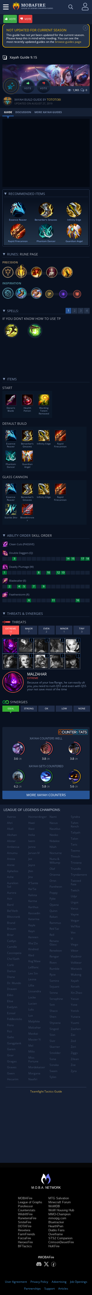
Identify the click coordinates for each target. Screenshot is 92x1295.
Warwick (76, 969)
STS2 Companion (60, 1238)
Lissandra (34, 991)
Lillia (31, 985)
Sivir (52, 1041)
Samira (54, 981)
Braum (11, 929)
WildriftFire (25, 1214)
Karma (32, 901)
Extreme (32, 678)
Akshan (12, 835)
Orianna (55, 875)
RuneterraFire (27, 1218)
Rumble (54, 969)
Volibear (76, 963)
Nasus (54, 823)
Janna (32, 847)
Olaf (52, 869)
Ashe (10, 877)
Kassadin (34, 913)
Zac (73, 1035)
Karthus (33, 907)
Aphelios (12, 871)
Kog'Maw (34, 961)
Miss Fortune (33, 1059)
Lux (30, 1015)
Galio (10, 1037)
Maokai (33, 1034)
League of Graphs (30, 1202)
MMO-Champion (59, 1214)
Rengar (54, 956)
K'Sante (33, 883)
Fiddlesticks (14, 1019)
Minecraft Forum (59, 1202)
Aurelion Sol (12, 885)
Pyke (53, 899)
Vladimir (76, 956)
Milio (31, 1051)
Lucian (32, 1003)
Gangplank (14, 1043)
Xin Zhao (76, 993)
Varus (74, 908)
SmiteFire (24, 1222)
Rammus (55, 923)
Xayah (75, 981)
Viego (74, 944)
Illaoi (31, 829)
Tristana (76, 863)
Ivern (31, 841)
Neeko (54, 835)
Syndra (75, 817)
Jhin (30, 871)
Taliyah (75, 832)
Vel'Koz (75, 926)
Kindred (33, 949)
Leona (32, 979)
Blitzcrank (13, 917)
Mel (30, 1046)
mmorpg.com (57, 1218)
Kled (31, 955)
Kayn (31, 931)
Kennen (33, 937)
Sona (53, 1059)
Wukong (76, 975)
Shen (53, 1017)
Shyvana (55, 1023)
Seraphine (56, 999)
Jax (30, 859)
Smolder (55, 1053)
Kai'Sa (32, 889)
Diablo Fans (56, 1230)
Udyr (74, 896)
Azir (9, 899)
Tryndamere (79, 875)
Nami (53, 817)
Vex (73, 932)
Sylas (53, 1077)
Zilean (75, 1059)
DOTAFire (24, 1226)
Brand (11, 923)
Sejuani (54, 987)
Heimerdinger (37, 817)
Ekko (10, 995)
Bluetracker (56, 1222)
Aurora (11, 893)
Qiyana (54, 905)
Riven (53, 963)
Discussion (23, 112)
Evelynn (12, 1007)
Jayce (31, 865)
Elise (10, 1001)
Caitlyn (11, 941)
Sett (52, 1005)
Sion (52, 1035)
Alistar (11, 841)
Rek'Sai (54, 929)
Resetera (24, 1230)
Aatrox (11, 817)
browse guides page (68, 42)
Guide (8, 112)
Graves (12, 1067)
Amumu (12, 853)
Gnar (10, 1055)
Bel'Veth (12, 911)
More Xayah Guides (48, 112)
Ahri (10, 823)
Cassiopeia (14, 953)
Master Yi (34, 1039)
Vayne (75, 914)
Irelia (31, 835)
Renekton (56, 951)
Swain (53, 1071)
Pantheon (56, 887)
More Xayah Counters (46, 795)
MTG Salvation (58, 1198)
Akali (10, 829)
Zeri (73, 1047)
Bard (10, 905)
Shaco (54, 1011)
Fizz (9, 1031)
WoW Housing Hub (61, 1210)
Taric (74, 844)
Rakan (54, 917)
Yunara (75, 1017)
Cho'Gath (13, 959)
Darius (11, 971)
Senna (54, 993)
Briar (10, 935)
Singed (54, 1029)
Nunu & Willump (55, 861)
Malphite (34, 1021)
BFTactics (25, 1246)
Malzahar (34, 1027)
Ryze (53, 975)
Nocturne (56, 853)
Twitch (75, 890)
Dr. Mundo (14, 983)
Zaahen (76, 1029)
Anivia (11, 859)
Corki (10, 965)
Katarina (33, 919)
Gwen (11, 1073)
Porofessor (25, 1206)
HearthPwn (55, 1226)
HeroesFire (25, 1242)
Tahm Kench (75, 825)
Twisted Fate (76, 882)
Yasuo (75, 999)
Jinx (30, 877)
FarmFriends (26, 1234)
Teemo (75, 851)
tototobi (54, 100)
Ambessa (13, 847)
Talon (74, 839)
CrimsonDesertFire (61, 1242)
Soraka (54, 1065)
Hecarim (12, 1079)
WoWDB (54, 1206)
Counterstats (26, 1210)
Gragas (12, 1061)
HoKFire (53, 1246)
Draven (12, 989)
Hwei (31, 823)
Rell (52, 935)
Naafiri (32, 1079)
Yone (74, 1005)
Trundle (76, 869)
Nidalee (55, 841)
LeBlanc (33, 967)
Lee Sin (33, 973)
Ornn (53, 881)
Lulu (31, 1009)
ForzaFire (24, 1238)
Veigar (75, 920)
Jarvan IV (34, 853)
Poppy (54, 893)
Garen (11, 1049)
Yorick (75, 1011)
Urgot (74, 902)
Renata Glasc (54, 943)
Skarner (55, 1047)
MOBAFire (25, 1198)
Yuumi (75, 1023)
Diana (11, 977)
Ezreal (11, 1013)
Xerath (75, 987)
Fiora (10, 1025)
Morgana (34, 1073)
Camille (12, 947)
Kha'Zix (33, 943)
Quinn (53, 911)
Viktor (74, 951)
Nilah (53, 847)
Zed (73, 1041)
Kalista (32, 895)
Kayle (31, 925)
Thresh (75, 856)
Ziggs (74, 1053)
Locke (32, 997)
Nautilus (55, 829)
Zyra (74, 1071)
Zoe (73, 1065)
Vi (72, 939)
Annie (11, 865)
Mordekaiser (36, 1067)
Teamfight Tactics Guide (46, 1091)
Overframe (55, 1234)
